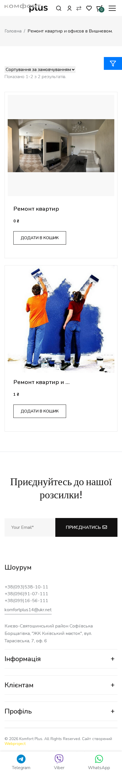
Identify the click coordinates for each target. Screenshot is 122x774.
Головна (13, 31)
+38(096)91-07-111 (26, 594)
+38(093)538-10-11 (26, 587)
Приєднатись (83, 527)
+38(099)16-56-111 (26, 601)
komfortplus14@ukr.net (28, 610)
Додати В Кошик (40, 238)
